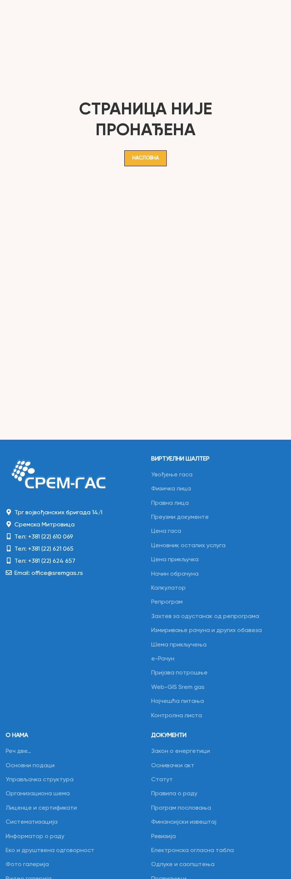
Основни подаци (30, 766)
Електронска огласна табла (192, 851)
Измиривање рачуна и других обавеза (206, 631)
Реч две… (18, 751)
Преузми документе (180, 517)
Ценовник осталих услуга (188, 546)
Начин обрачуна (175, 574)
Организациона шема (38, 794)
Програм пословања (181, 808)
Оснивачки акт (172, 766)
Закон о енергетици (180, 751)
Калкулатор (168, 588)
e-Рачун (162, 659)
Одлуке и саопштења (182, 865)
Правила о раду (174, 794)
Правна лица (170, 503)
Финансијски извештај (183, 822)
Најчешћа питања (177, 701)
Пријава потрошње (179, 673)
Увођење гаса (171, 475)
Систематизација (32, 822)
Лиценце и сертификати (41, 808)
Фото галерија (27, 865)
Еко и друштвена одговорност (50, 851)
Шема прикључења (179, 645)
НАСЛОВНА (145, 158)
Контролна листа (176, 716)
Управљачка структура (40, 780)
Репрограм (167, 602)
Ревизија (163, 837)
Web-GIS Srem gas (178, 687)
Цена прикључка (175, 560)
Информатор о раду (35, 837)
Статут (162, 780)
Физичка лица (171, 489)
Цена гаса (166, 531)
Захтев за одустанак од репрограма (205, 617)
